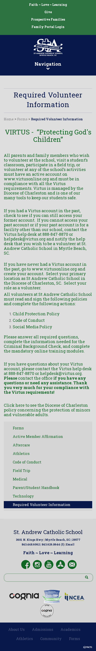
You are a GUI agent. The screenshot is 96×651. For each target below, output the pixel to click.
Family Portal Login (48, 27)
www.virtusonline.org (26, 179)
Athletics (21, 453)
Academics (70, 629)
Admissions (42, 629)
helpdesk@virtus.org (25, 239)
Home (9, 119)
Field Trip (21, 470)
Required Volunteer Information (57, 119)
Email (70, 544)
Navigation (48, 64)
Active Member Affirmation (38, 436)
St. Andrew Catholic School (48, 532)
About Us (16, 629)
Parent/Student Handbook (36, 487)
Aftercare (21, 445)
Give (48, 12)
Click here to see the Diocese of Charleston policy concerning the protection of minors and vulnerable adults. (47, 409)
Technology (23, 496)
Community (51, 638)
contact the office (35, 378)
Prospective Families (48, 19)
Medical (20, 479)
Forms (22, 119)
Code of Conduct (27, 462)
